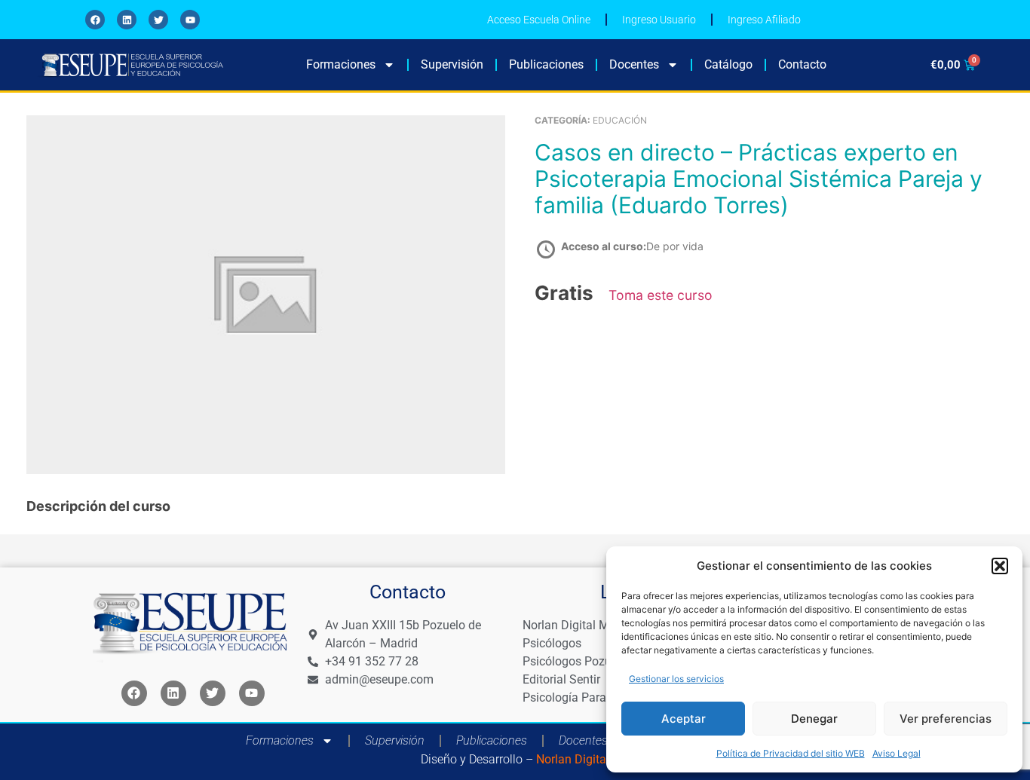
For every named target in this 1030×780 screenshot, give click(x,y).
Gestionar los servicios (676, 678)
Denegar (814, 718)
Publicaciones (546, 64)
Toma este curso (660, 295)
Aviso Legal (896, 753)
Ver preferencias (946, 718)
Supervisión (452, 64)
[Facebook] (95, 19)
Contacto (802, 64)
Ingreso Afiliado (764, 20)
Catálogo (728, 64)
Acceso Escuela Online (538, 20)
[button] (999, 566)
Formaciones (341, 64)
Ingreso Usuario (659, 20)
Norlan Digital (571, 759)
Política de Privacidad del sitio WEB (790, 753)
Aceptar (683, 718)
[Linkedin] (126, 19)
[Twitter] (158, 19)
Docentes (634, 64)
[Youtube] (190, 19)
